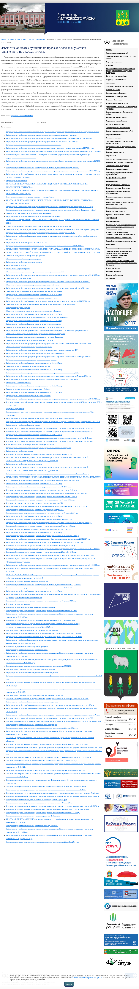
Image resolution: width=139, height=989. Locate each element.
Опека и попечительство (115, 152)
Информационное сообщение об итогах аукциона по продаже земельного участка (33, 216)
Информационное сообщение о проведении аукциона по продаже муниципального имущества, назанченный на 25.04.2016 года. (49, 138)
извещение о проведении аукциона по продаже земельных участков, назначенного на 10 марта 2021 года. (41, 761)
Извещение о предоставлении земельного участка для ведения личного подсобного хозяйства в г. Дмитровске (43, 585)
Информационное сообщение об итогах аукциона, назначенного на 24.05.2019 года (34, 484)
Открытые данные (113, 268)
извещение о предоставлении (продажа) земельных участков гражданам (30, 669)
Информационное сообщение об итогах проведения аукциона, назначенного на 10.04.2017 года (38, 487)
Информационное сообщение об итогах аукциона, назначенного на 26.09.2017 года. (34, 516)
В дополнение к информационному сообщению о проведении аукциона (30, 444)
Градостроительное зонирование (118, 185)
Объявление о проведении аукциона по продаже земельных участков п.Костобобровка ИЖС (37, 317)
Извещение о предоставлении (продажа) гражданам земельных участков (30, 607)
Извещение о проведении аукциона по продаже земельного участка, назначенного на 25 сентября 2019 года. (42, 536)
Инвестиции (110, 244)
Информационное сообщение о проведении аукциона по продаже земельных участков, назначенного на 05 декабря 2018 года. (48, 376)
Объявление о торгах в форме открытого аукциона (23, 259)
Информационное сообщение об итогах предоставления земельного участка (32, 673)
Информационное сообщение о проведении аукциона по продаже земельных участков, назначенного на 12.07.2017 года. (47, 493)
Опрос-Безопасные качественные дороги (121, 241)
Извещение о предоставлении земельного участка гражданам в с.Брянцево (31, 725)
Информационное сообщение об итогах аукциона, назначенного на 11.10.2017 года (34, 532)
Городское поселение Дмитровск (118, 188)
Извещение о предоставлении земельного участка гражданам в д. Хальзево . (32, 826)
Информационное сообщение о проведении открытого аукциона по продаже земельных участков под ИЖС (42, 373)
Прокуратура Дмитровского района (119, 162)
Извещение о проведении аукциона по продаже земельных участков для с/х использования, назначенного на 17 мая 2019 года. (49, 438)
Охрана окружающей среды (116, 121)
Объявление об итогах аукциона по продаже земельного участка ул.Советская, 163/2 (35, 272)
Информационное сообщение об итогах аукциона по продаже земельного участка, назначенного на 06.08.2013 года (45, 246)
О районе (109, 65)
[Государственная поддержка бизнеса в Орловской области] (121, 886)
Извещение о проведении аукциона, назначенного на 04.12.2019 (27, 581)
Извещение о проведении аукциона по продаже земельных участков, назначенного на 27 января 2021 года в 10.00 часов (47, 744)
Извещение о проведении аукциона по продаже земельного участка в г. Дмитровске (34, 337)
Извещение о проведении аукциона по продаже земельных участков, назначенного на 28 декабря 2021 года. (42, 842)
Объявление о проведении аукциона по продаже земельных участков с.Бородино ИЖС (35, 327)
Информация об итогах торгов (16, 181)
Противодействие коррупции (117, 169)
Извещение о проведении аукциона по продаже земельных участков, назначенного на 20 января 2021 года (42, 728)
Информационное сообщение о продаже (19, 451)
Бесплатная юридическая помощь (118, 248)
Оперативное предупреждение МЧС (119, 131)
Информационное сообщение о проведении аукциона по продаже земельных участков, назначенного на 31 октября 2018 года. (48, 357)
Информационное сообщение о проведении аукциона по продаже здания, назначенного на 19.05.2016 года (42, 142)
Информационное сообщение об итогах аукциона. (23, 425)
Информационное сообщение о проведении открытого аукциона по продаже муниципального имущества (41, 135)
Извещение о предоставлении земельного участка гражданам (27, 650)
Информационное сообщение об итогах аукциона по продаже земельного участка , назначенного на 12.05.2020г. (44, 637)
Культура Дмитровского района (118, 215)
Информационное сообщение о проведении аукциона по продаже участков (31, 360)
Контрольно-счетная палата (116, 118)
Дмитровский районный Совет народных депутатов (121, 108)
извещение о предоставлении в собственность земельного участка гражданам (32, 630)
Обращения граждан (113, 134)
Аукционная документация (15, 409)
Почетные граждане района (116, 76)
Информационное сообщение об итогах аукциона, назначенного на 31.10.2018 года (34, 370)
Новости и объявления (114, 275)
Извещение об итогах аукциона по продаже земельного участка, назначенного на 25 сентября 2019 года (41, 552)
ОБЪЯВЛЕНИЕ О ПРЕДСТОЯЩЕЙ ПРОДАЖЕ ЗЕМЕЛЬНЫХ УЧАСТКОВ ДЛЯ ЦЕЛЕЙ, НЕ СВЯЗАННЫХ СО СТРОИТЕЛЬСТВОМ (53, 477)
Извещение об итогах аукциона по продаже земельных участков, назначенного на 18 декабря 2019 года (41, 601)
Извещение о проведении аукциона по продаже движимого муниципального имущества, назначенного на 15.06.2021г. (46, 790)
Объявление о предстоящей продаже (18, 278)
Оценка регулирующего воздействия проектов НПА (119, 174)
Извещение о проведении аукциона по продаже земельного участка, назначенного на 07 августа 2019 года (42, 513)
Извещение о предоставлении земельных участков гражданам (27, 646)
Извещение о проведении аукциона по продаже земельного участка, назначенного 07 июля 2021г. (39, 803)
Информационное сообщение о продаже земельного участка (26, 243)
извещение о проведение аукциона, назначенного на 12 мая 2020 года (29, 627)
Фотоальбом (110, 278)
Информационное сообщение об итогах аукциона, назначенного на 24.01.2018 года (34, 591)
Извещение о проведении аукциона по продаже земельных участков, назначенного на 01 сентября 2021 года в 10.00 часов (47, 809)
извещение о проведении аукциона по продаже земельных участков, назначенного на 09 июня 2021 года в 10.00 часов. (46, 787)
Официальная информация (116, 93)
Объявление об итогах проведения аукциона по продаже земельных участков (32, 298)
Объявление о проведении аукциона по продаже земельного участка (29, 347)
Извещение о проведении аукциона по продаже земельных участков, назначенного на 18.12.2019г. (39, 588)
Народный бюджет (113, 221)
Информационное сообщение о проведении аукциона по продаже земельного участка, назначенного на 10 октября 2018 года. (48, 344)
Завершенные (40, 39)
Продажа (31, 39)
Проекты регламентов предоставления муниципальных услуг (120, 203)
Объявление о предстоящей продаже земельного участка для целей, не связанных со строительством (40, 304)
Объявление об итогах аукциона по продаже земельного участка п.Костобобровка (34, 291)
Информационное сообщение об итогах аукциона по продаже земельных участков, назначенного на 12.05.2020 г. (44, 633)
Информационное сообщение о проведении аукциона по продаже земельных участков (35, 353)
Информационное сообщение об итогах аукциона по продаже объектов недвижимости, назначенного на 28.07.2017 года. (47, 506)
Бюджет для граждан (114, 62)
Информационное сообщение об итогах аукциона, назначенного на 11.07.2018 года (34, 321)
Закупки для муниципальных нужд (119, 159)
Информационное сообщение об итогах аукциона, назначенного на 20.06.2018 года (34, 295)
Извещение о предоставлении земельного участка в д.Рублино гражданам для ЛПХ (34, 503)
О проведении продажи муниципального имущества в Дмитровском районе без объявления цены (39, 226)
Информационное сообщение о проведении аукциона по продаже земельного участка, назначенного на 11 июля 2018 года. (47, 288)
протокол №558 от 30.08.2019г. (22, 116)
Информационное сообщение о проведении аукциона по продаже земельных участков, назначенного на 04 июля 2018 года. (48, 282)
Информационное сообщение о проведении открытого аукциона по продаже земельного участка (38, 448)
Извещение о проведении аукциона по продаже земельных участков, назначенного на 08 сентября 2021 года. (43, 813)
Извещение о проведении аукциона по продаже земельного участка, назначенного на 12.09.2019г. (39, 529)
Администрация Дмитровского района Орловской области (22, 19)
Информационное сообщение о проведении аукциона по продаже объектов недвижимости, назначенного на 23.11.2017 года (48, 539)
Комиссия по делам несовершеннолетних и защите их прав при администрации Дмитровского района (121, 227)
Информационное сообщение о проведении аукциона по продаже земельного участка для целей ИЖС (40, 233)
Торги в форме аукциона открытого (18, 269)
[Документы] (121, 675)
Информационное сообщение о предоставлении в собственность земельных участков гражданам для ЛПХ (42, 350)
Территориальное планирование (118, 128)
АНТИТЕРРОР (111, 218)
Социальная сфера (113, 90)
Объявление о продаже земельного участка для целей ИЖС (26, 256)
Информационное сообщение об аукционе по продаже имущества (28, 396)
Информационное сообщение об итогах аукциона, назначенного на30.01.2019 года (34, 435)
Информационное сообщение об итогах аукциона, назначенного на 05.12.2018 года (34, 386)
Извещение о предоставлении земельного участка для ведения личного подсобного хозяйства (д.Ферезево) (42, 168)
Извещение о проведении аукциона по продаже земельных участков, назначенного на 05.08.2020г (39, 666)
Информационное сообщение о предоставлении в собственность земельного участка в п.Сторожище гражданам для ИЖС (47, 330)
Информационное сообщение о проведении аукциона (24, 262)
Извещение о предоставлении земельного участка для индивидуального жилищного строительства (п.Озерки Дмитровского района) (51, 210)
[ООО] (121, 931)
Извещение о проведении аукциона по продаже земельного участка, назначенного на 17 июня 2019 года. (41, 490)
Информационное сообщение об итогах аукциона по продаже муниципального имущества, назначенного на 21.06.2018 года (48, 301)
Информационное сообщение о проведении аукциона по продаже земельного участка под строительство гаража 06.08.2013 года (49, 207)
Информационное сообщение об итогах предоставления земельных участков (32, 702)
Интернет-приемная (113, 272)
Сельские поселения (113, 138)
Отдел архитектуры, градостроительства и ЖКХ (121, 148)
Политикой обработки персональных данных (86, 978)
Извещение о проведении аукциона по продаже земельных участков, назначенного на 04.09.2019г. (39, 519)
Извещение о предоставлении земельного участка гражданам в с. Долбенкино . (33, 816)
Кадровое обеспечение (114, 100)
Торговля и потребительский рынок (119, 86)
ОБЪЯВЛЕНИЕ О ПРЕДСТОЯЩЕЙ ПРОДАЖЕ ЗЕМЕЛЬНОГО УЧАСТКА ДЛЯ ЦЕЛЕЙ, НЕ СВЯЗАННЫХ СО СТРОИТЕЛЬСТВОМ (53, 249)
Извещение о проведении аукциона (18, 308)
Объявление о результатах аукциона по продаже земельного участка (29, 213)
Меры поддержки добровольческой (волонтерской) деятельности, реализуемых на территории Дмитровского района (119, 254)
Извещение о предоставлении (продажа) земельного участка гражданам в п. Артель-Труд (36, 800)
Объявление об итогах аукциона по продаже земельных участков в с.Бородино (32, 285)
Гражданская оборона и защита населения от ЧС (118, 193)
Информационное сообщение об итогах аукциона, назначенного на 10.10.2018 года (34, 363)
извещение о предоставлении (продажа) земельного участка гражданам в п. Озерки (34, 695)
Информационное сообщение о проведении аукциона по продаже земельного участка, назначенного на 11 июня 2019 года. (47, 474)
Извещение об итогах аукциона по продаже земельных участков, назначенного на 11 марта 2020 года (40, 620)
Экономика (110, 83)
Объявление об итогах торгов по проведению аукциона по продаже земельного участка (35, 334)
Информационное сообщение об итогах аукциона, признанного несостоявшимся (33, 145)
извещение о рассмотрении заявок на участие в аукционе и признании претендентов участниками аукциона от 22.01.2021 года (48, 757)
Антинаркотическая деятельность (119, 238)
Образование (111, 156)
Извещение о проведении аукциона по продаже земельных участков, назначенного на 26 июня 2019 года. (41, 497)
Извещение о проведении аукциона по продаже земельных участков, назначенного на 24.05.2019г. (39, 454)
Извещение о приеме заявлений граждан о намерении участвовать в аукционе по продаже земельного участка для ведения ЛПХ (49, 441)
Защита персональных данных (117, 166)
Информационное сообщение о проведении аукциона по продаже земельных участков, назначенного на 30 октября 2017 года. (48, 523)
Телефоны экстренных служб (117, 53)
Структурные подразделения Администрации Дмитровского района (120, 233)
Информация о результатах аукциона (18, 383)
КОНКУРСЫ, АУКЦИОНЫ (17, 39)
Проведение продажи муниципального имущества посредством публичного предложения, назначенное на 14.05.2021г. (46, 770)
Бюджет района (112, 181)
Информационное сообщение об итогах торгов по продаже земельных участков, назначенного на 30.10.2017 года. (44, 542)
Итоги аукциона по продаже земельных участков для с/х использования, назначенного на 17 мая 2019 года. (42, 480)
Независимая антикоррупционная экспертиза (119, 198)
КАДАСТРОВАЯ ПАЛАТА (116, 178)
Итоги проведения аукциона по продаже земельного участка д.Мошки (30, 197)
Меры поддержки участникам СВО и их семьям (121, 57)
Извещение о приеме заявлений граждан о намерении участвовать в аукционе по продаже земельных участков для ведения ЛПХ (50, 428)
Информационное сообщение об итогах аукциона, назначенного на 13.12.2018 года (34, 392)
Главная (3, 39)
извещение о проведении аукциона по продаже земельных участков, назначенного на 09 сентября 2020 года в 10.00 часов (47, 699)
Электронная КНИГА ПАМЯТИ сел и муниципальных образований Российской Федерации (121, 263)
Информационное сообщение (16, 265)
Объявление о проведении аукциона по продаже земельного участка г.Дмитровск (33, 311)
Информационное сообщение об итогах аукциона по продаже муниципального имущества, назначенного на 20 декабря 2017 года (50, 555)
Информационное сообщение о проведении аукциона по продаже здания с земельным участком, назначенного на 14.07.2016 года (50, 148)
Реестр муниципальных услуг (117, 103)
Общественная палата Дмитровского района (119, 113)
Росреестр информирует (115, 124)
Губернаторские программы (116, 208)
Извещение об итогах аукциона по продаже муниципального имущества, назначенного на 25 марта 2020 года (43, 624)
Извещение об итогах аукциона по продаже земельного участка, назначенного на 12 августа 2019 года (40, 545)
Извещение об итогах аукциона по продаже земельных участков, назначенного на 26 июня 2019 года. (40, 500)
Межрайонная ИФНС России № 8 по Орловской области (119, 142)
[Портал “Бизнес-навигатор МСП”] (121, 899)
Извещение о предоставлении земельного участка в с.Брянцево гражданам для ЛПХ (35, 510)
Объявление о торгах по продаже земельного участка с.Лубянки (28, 389)
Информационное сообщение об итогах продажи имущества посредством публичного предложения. (40, 418)
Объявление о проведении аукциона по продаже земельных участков (29, 340)
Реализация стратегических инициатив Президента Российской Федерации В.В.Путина (120, 71)
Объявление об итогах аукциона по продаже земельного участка (28, 366)
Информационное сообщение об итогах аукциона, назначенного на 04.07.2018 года (34, 314)
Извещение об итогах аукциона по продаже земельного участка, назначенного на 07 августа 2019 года (40, 526)
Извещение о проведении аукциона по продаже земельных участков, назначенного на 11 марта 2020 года (41, 611)
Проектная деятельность (115, 211)
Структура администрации (116, 79)
